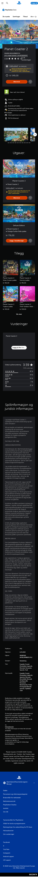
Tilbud (25, 16)
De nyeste (6, 16)
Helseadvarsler (9, 727)
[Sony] (33, 876)
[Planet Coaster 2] (16, 134)
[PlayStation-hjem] (19, 3)
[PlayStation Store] (10, 9)
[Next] (35, 134)
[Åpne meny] (2, 3)
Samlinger (16, 16)
